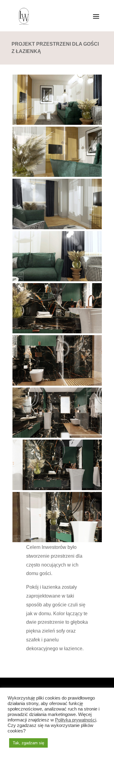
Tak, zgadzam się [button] (28, 743)
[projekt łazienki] (57, 542)
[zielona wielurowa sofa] (57, 281)
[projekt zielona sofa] (57, 229)
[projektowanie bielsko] (57, 124)
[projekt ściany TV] (57, 176)
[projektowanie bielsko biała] (57, 490)
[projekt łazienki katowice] (57, 437)
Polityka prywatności (75, 720)
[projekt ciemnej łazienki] (57, 333)
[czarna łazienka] (57, 385)
